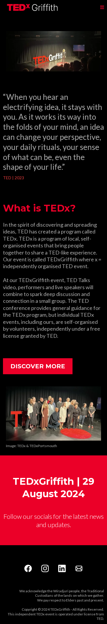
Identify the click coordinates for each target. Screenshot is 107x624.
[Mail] (78, 568)
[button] (102, 7)
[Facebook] (28, 568)
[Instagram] (45, 568)
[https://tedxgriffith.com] (32, 7)
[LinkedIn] (62, 568)
